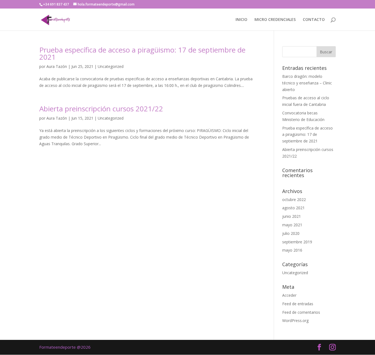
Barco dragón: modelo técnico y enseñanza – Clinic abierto (307, 83)
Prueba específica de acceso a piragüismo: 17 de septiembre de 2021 (142, 53)
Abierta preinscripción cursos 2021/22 (101, 109)
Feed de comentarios (301, 312)
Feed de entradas (297, 303)
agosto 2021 (293, 207)
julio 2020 (291, 233)
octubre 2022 (294, 199)
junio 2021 (291, 216)
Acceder (289, 295)
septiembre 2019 (297, 241)
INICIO (241, 20)
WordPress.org (295, 320)
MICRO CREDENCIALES (275, 20)
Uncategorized (111, 66)
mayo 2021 (292, 224)
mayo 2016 (292, 250)
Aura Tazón (56, 66)
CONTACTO (314, 20)
